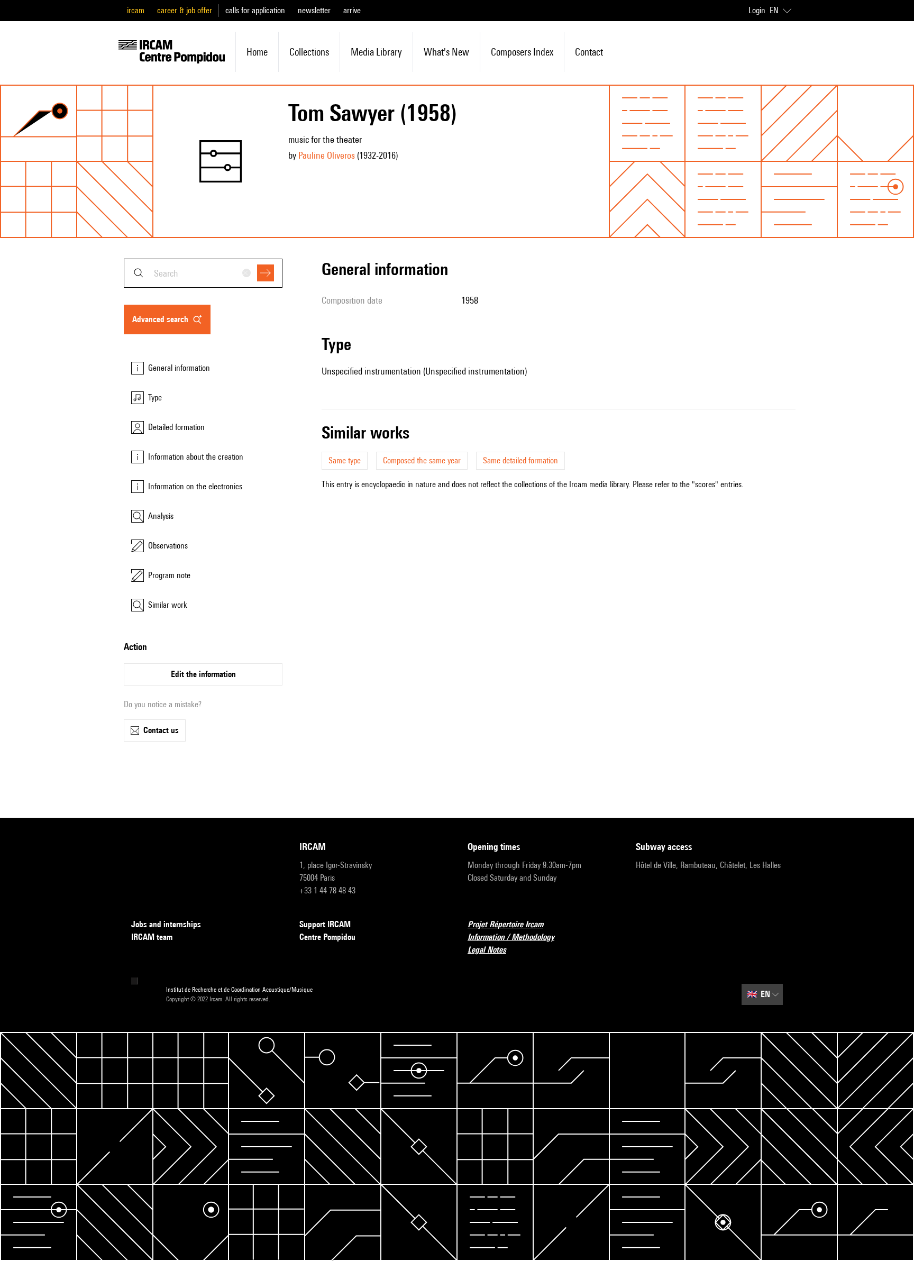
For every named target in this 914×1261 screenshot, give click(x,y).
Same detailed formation (520, 460)
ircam (135, 10)
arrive (352, 10)
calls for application (255, 10)
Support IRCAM (325, 924)
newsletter (314, 10)
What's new (446, 52)
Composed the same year (422, 460)
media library (376, 52)
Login (756, 10)
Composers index (522, 52)
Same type (344, 460)
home (257, 52)
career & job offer (184, 10)
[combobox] (203, 273)
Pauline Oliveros (326, 155)
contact (589, 52)
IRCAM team (151, 937)
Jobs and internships (166, 924)
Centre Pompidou (327, 937)
